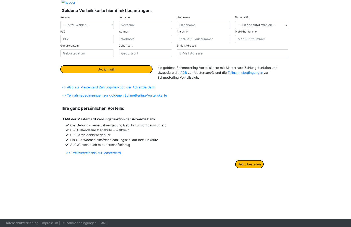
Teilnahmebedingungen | (80, 223)
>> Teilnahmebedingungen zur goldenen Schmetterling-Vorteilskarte (114, 95)
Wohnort (124, 31)
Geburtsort (126, 45)
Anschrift (182, 31)
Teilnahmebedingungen (245, 73)
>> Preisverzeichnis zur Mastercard (93, 153)
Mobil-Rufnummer (246, 31)
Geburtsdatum (69, 45)
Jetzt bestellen (249, 164)
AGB (183, 73)
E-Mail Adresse (186, 45)
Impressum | (50, 223)
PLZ (62, 31)
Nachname (183, 17)
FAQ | (104, 223)
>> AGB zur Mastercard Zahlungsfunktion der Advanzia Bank (108, 87)
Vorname (124, 17)
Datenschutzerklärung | (22, 223)
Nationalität (242, 17)
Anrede (65, 17)
